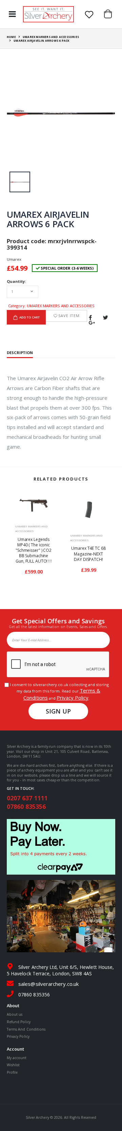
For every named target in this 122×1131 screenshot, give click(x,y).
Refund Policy (18, 1021)
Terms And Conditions (26, 1029)
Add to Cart (29, 317)
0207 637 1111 (27, 798)
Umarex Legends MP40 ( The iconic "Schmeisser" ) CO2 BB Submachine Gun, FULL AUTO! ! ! (34, 550)
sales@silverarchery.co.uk (48, 983)
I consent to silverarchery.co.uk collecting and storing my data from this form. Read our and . (58, 691)
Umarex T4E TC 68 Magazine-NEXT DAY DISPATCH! (88, 553)
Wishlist (13, 1064)
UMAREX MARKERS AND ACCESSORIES (51, 37)
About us (14, 1014)
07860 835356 (26, 806)
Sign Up (58, 711)
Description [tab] (20, 353)
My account (17, 1057)
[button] (109, 14)
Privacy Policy (72, 697)
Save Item (69, 315)
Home (11, 37)
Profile (12, 1072)
